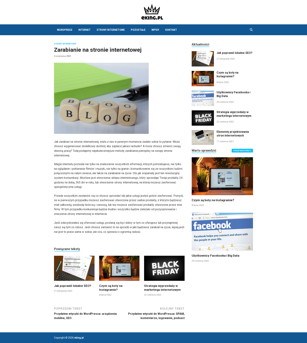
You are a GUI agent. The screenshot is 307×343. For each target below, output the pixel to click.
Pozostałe (138, 29)
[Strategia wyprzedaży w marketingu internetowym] (164, 269)
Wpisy (155, 29)
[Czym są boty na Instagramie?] (119, 269)
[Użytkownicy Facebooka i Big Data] (203, 92)
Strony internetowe (111, 29)
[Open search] (251, 30)
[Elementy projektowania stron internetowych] (203, 132)
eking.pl (79, 337)
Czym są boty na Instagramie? (227, 74)
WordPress (64, 29)
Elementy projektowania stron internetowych (233, 133)
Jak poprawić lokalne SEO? (72, 286)
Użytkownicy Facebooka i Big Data (215, 255)
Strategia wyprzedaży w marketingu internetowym (234, 113)
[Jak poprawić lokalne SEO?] (74, 269)
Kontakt (171, 29)
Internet (84, 29)
